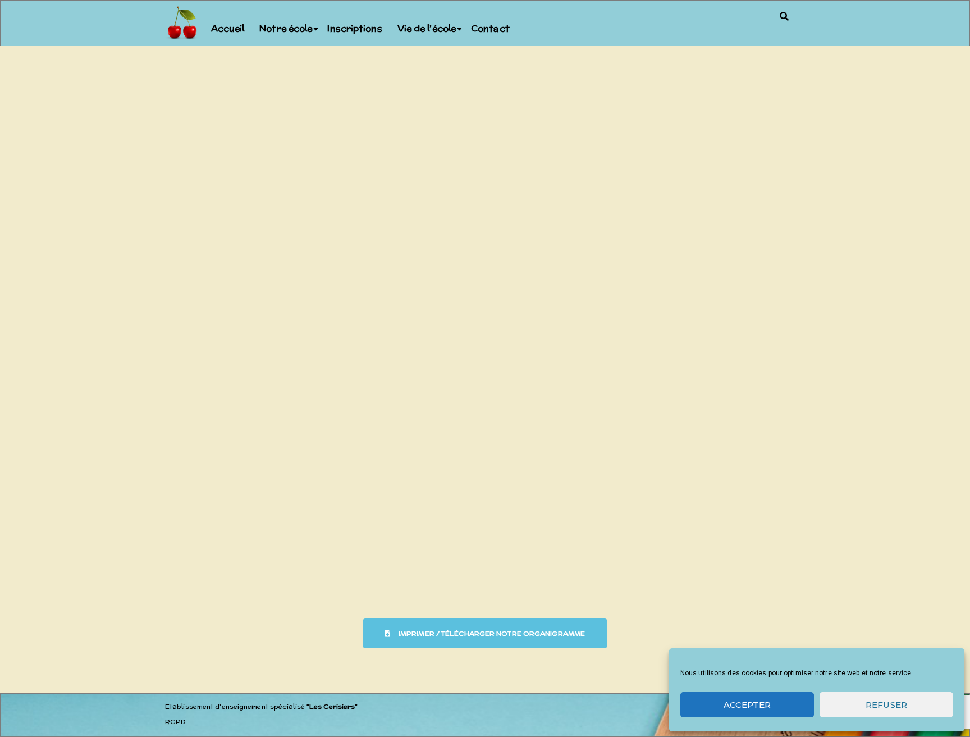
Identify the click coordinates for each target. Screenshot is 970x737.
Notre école (285, 28)
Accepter (747, 704)
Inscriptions (354, 28)
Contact (490, 28)
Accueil (228, 28)
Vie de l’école (426, 28)
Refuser (886, 704)
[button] (784, 16)
